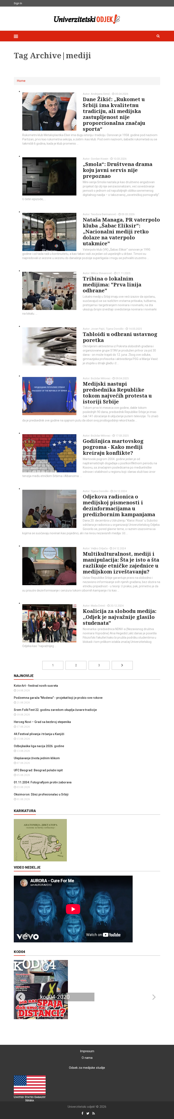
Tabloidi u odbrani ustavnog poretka (120, 337)
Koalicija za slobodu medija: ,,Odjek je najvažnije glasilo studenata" (119, 616)
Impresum (87, 1051)
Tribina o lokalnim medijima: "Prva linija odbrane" (112, 284)
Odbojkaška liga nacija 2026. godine (39, 746)
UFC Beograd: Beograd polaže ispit (38, 770)
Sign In (18, 3)
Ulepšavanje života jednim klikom (37, 758)
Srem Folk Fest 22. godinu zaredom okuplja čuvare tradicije (55, 710)
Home (21, 81)
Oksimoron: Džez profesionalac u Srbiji (41, 794)
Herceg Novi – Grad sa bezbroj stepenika (42, 722)
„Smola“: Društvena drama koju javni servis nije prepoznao (117, 169)
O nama (87, 1058)
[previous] (20, 997)
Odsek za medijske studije (87, 1068)
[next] (153, 997)
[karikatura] (40, 840)
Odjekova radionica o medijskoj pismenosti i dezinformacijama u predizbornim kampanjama (119, 505)
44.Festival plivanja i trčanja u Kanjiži (39, 734)
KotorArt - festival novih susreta (36, 685)
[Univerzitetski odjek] (87, 18)
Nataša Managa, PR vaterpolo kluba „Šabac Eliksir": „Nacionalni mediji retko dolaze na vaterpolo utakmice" (121, 231)
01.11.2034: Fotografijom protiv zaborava (43, 782)
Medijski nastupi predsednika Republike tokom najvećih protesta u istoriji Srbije (117, 392)
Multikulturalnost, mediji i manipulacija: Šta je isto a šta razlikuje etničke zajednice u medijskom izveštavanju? (121, 562)
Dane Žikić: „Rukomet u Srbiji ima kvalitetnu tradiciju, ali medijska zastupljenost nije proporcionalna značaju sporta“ (114, 114)
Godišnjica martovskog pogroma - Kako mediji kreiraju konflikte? (113, 446)
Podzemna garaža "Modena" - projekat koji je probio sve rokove (58, 697)
